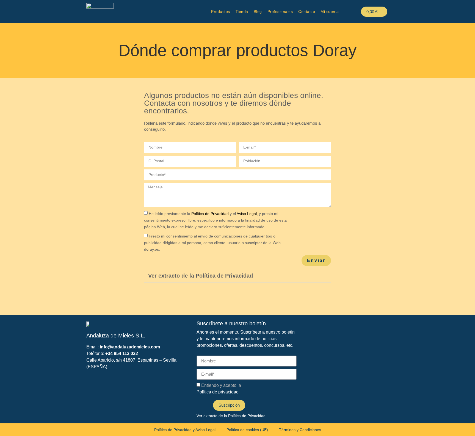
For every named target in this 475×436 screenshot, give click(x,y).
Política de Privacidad (210, 213)
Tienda (242, 11)
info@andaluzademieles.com (130, 347)
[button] (237, 276)
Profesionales (280, 11)
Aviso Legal (247, 213)
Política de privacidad (218, 392)
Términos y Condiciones (300, 429)
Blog (258, 11)
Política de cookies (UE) (247, 429)
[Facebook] (148, 297)
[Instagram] (174, 297)
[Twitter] (161, 297)
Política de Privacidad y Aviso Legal (185, 429)
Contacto (306, 11)
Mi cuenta (330, 11)
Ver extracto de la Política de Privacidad (200, 276)
